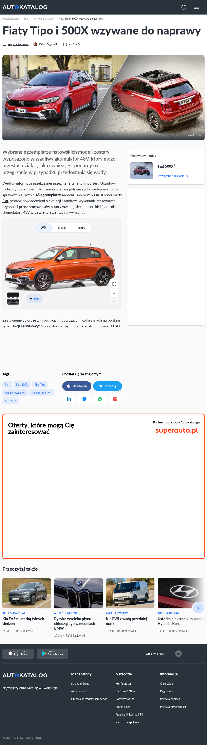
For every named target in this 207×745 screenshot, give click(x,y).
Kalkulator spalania (127, 722)
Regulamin (166, 691)
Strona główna (80, 683)
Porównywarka (125, 699)
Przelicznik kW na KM (129, 714)
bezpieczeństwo (41, 393)
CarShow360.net (126, 691)
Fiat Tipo (40, 384)
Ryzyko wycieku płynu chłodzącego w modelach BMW (74, 623)
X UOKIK (10, 401)
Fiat (5, 200)
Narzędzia (124, 674)
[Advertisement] (62, 349)
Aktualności (78, 691)
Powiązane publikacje (171, 176)
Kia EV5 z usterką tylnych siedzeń (23, 621)
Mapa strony (81, 674)
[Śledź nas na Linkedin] (178, 653)
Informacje (169, 674)
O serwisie (166, 683)
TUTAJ (114, 325)
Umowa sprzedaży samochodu (90, 699)
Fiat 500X (22, 384)
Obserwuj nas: (155, 654)
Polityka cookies (170, 699)
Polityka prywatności (173, 707)
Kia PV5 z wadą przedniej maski (126, 621)
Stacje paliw (123, 707)
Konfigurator (123, 683)
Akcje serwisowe (15, 393)
